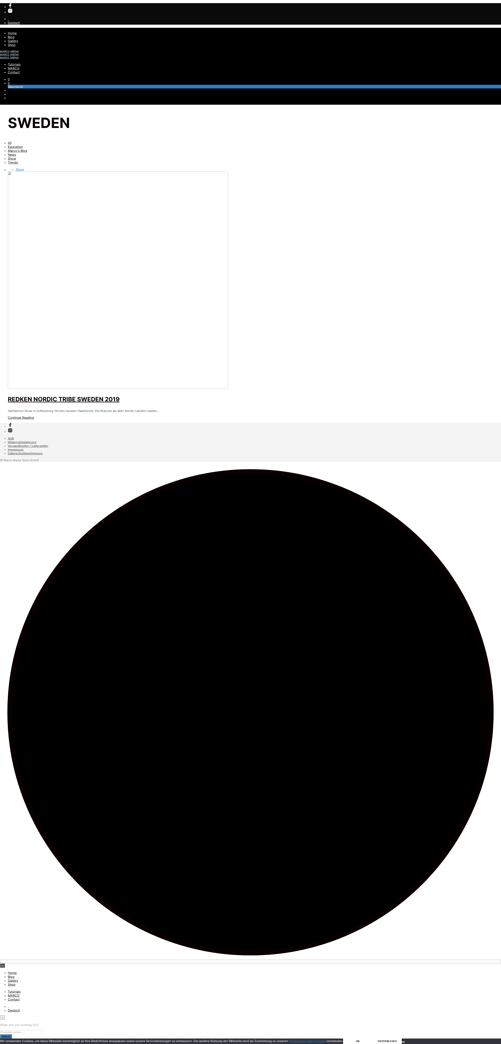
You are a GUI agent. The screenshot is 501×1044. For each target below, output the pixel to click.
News (12, 155)
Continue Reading (21, 418)
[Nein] (403, 1042)
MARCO (13, 68)
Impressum (15, 449)
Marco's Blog (17, 151)
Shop (11, 45)
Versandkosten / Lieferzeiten (28, 446)
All (10, 143)
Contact (14, 72)
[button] (9, 79)
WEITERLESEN (387, 1041)
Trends (13, 162)
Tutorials (14, 64)
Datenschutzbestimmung (25, 453)
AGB (11, 438)
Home (12, 33)
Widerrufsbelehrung (22, 442)
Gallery (13, 41)
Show (12, 158)
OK (358, 1041)
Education (15, 147)
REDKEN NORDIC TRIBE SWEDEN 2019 (64, 399)
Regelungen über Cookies (307, 1041)
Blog (11, 37)
